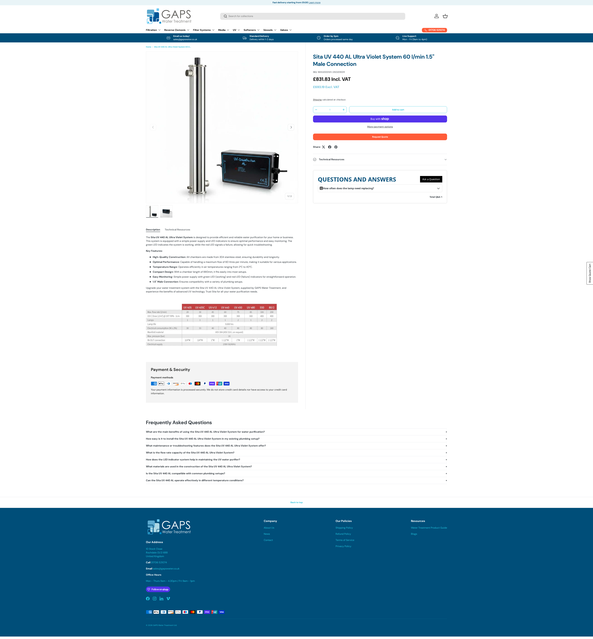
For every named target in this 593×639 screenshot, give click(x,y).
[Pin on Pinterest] (336, 147)
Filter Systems (202, 30)
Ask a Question (431, 179)
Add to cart (398, 109)
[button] (445, 16)
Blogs (414, 534)
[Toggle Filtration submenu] (159, 30)
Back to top (296, 502)
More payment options (380, 126)
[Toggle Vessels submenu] (275, 30)
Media (221, 30)
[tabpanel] (222, 295)
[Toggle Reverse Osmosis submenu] (188, 30)
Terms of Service (345, 540)
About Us (269, 527)
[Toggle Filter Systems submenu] (213, 30)
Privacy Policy (343, 546)
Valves (284, 30)
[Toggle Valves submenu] (290, 30)
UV (234, 30)
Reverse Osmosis (175, 30)
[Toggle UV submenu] (239, 30)
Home (148, 47)
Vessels (268, 30)
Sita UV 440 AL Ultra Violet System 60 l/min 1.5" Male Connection (172, 47)
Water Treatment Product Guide (429, 527)
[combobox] (312, 16)
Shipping (317, 99)
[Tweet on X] (323, 147)
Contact (268, 540)
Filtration (151, 30)
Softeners (250, 30)
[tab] (153, 229)
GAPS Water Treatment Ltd (165, 625)
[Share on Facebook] (330, 147)
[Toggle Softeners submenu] (258, 30)
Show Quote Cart (589, 273)
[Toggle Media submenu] (228, 30)
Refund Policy (343, 534)
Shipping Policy (344, 527)
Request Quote (380, 136)
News (267, 534)
